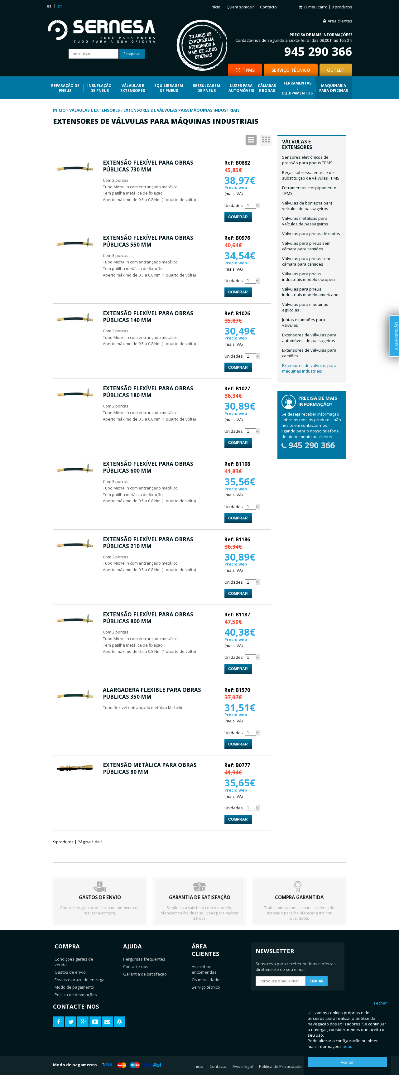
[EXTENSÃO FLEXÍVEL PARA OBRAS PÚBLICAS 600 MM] (75, 475)
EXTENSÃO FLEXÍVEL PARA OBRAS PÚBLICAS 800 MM (148, 618)
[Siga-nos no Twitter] (70, 1021)
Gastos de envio (70, 972)
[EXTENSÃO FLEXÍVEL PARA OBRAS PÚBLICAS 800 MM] (75, 626)
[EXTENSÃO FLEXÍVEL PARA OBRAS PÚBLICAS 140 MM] (75, 324)
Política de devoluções (76, 994)
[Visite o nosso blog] (119, 1021)
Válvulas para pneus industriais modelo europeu (308, 276)
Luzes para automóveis (241, 88)
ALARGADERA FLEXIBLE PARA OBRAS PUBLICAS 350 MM (152, 693)
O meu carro (328, 7)
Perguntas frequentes (144, 959)
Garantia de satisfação (145, 974)
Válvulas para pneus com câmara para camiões (306, 261)
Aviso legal (243, 1066)
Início (215, 7)
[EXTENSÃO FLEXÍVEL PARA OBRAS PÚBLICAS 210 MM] (75, 550)
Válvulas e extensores (132, 88)
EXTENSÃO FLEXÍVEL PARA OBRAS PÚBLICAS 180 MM (148, 392)
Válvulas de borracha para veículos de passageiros (307, 205)
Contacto (268, 7)
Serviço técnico (206, 987)
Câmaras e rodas (267, 88)
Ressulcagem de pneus (206, 88)
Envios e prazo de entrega (79, 979)
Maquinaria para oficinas (333, 88)
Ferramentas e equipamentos (297, 87)
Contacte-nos (135, 966)
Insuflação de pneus (99, 88)
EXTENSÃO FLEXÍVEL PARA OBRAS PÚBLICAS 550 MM (148, 241)
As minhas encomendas (204, 969)
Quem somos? (240, 7)
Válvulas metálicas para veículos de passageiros (305, 221)
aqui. (347, 1046)
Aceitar (347, 1062)
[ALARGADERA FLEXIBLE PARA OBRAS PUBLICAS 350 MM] (75, 701)
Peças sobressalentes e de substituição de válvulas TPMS (310, 175)
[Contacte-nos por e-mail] (107, 1021)
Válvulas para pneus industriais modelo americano (310, 291)
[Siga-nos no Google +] (83, 1021)
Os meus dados (207, 979)
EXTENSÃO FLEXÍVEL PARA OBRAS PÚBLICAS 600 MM (148, 467)
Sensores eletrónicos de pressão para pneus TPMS (307, 160)
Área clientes (340, 21)
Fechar (380, 1003)
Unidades (233, 205)
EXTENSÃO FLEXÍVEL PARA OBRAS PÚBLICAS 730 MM (148, 166)
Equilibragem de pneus (168, 88)
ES (49, 6)
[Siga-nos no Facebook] (58, 1021)
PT (60, 6)
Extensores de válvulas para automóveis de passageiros (309, 337)
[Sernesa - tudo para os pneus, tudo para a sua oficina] (106, 32)
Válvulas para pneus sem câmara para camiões (306, 246)
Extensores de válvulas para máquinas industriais (309, 368)
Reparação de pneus (65, 88)
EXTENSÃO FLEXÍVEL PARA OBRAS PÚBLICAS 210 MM (148, 543)
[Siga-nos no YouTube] (95, 1021)
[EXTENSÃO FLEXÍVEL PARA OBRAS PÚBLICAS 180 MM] (75, 400)
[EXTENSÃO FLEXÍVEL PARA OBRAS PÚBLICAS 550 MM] (75, 249)
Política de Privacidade (280, 1066)
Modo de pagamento (74, 987)
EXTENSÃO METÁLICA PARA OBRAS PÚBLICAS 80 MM (150, 768)
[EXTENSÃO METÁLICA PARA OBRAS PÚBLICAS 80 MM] (75, 774)
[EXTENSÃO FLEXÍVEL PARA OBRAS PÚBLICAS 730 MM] (75, 174)
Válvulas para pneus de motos (311, 233)
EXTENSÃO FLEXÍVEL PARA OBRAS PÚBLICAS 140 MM (148, 317)
